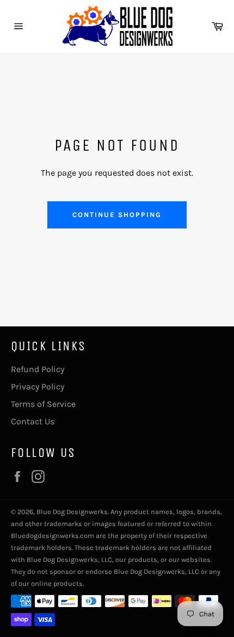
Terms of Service (43, 404)
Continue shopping (116, 215)
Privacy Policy (37, 386)
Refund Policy (37, 369)
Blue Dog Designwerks (72, 512)
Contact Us (32, 421)
